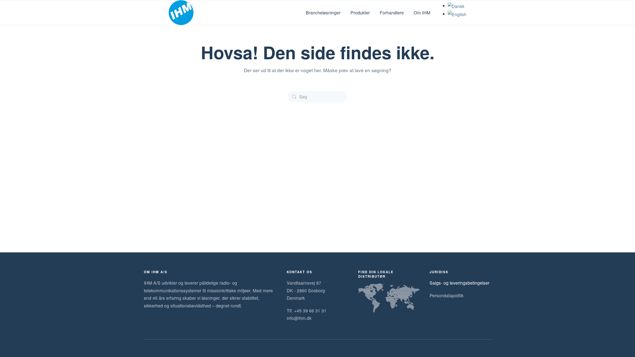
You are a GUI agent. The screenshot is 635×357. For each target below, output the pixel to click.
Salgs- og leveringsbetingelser (459, 283)
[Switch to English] (457, 14)
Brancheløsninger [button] (323, 12)
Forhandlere (392, 12)
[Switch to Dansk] (456, 5)
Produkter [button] (360, 12)
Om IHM (422, 12)
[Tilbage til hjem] (181, 12)
